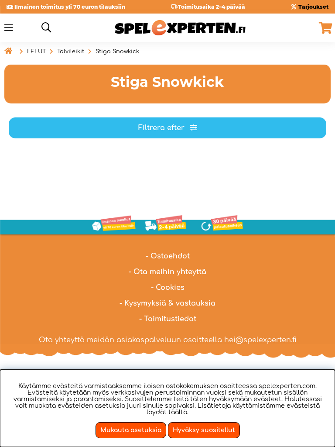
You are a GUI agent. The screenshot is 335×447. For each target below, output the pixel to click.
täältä (177, 412)
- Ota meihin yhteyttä (167, 272)
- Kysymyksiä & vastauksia (167, 303)
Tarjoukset (313, 6)
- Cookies (168, 288)
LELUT (36, 51)
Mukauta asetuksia (130, 430)
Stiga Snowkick (117, 51)
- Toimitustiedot (167, 319)
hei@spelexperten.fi (260, 340)
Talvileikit (70, 51)
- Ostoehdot (168, 256)
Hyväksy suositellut (204, 430)
